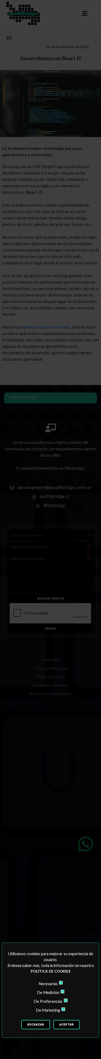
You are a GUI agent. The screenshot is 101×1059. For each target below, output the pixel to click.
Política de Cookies (51, 971)
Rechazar (35, 1024)
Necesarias (48, 983)
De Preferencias (48, 1001)
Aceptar (66, 1024)
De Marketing (48, 1010)
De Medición (48, 992)
